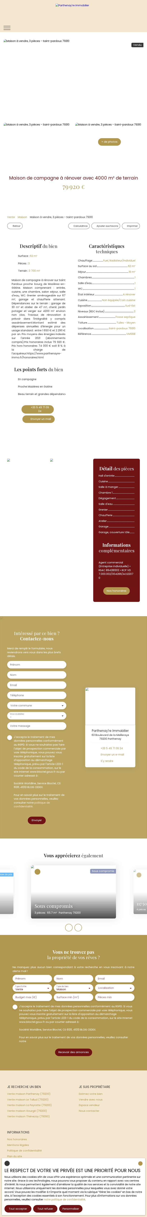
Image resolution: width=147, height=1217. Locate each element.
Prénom (15, 664)
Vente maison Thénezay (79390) (28, 1116)
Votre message (20, 726)
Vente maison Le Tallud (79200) (28, 1099)
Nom (13, 675)
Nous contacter (89, 1111)
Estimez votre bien (91, 1094)
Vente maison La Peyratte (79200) (29, 1105)
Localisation (106, 988)
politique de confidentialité (32, 804)
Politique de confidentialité (24, 1150)
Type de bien (62, 986)
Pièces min (105, 997)
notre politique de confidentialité (64, 1199)
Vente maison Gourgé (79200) (27, 1111)
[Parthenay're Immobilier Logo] (73, 12)
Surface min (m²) (68, 997)
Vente (11, 217)
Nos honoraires (17, 1139)
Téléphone (17, 695)
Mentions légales (18, 1145)
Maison (22, 217)
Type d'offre (20, 986)
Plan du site (14, 1156)
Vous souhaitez (17, 714)
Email (13, 685)
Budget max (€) (26, 997)
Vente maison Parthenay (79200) (29, 1094)
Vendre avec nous (91, 1099)
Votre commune (21, 705)
